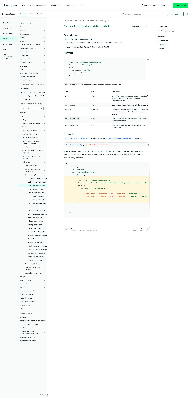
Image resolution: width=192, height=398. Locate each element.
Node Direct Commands (33, 273)
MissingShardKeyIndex (36, 228)
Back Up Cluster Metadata (31, 147)
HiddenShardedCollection (37, 200)
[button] (145, 5)
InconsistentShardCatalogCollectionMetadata (37, 210)
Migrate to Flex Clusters (28, 341)
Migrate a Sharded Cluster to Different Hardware (32, 142)
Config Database (31, 165)
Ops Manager (24, 89)
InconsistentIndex (34, 207)
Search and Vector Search (29, 291)
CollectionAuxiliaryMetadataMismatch (37, 182)
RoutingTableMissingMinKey (37, 239)
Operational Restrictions (33, 264)
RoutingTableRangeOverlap (37, 246)
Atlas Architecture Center (8, 56)
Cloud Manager (25, 99)
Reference (90, 21)
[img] (159, 30)
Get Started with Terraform (29, 324)
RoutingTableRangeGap (36, 242)
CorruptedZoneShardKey (36, 196)
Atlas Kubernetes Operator (29, 73)
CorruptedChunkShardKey (37, 193)
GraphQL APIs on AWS (27, 337)
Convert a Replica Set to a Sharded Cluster (31, 157)
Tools (5, 49)
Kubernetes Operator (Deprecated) (32, 96)
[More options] (145, 26)
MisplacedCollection (35, 217)
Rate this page (163, 26)
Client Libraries (8, 44)
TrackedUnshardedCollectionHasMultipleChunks (37, 257)
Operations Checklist (27, 294)
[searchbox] (143, 14)
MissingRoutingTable (35, 225)
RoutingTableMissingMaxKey (37, 235)
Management (79, 21)
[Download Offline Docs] (42, 394)
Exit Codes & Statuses (27, 301)
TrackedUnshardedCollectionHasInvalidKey (37, 253)
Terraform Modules (26, 328)
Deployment (7, 28)
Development (8, 33)
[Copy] (147, 59)
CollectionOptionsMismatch (37, 185)
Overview (23, 27)
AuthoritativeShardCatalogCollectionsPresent (37, 178)
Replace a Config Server (30, 134)
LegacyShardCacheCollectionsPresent (37, 214)
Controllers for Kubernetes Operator (32, 92)
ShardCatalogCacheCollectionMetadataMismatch (37, 249)
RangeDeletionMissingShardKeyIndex (37, 232)
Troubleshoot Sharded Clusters (32, 268)
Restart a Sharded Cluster (31, 137)
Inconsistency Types (103, 21)
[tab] (23, 13)
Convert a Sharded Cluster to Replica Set (32, 152)
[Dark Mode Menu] (186, 14)
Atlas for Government (27, 77)
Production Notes (26, 298)
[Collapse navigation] (47, 394)
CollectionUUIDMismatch (36, 189)
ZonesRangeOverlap (35, 260)
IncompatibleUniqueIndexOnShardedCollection (37, 203)
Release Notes (25, 80)
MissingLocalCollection (36, 221)
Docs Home (68, 21)
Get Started (181, 5)
